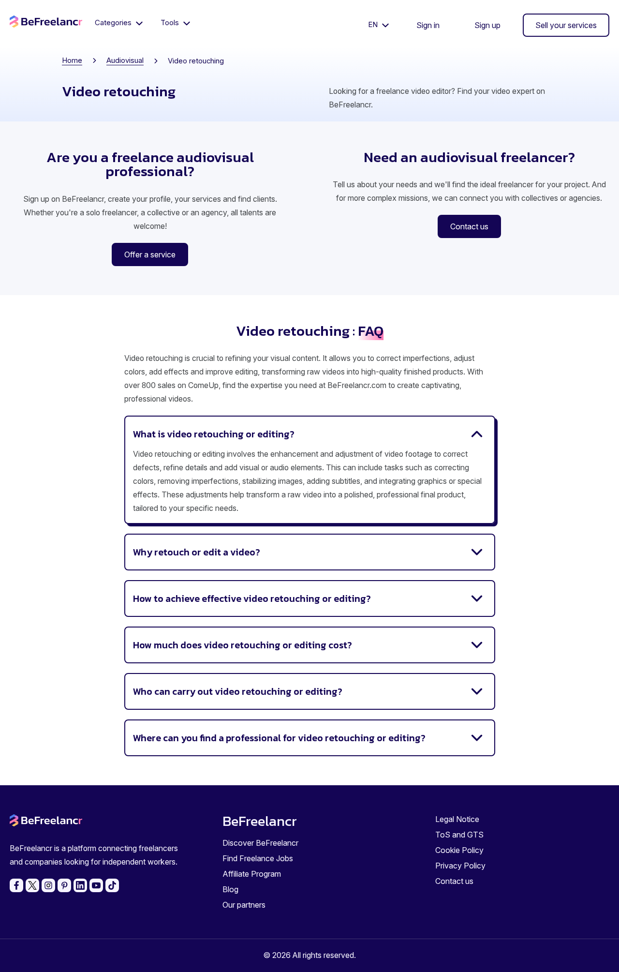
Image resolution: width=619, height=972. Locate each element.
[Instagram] (48, 885)
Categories (114, 22)
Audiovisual (125, 60)
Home (72, 60)
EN (374, 24)
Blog (230, 889)
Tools (171, 22)
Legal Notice (457, 819)
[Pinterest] (64, 885)
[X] (32, 885)
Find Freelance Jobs (257, 858)
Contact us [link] (469, 226)
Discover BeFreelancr (260, 843)
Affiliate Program (251, 874)
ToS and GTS (459, 834)
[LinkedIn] (80, 885)
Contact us (454, 881)
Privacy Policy (460, 865)
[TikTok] (112, 885)
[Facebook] (16, 885)
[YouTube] (96, 885)
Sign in (428, 25)
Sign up (487, 25)
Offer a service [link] (150, 254)
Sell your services (566, 25)
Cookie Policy (459, 850)
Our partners (243, 905)
